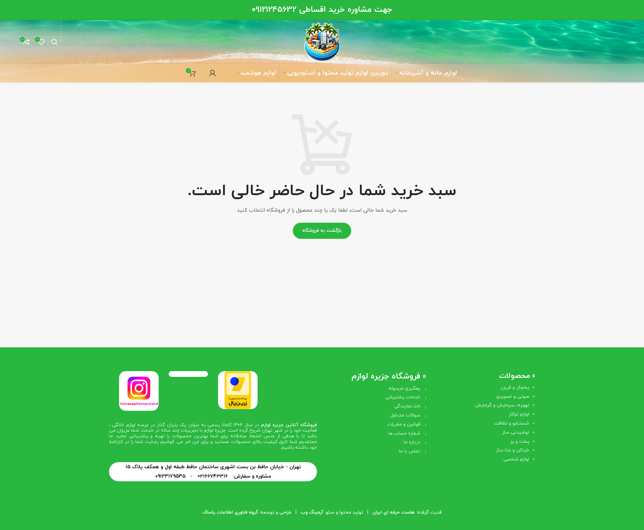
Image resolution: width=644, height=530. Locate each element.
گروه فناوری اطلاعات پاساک (230, 512)
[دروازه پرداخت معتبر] (237, 390)
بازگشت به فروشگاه (322, 230)
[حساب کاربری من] (212, 73)
